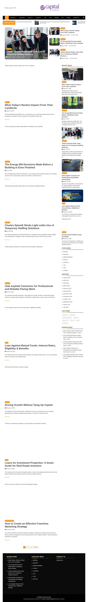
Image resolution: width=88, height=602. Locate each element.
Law (45, 17)
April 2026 (66, 283)
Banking (65, 251)
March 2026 (66, 285)
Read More (7, 119)
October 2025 (67, 299)
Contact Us (76, 17)
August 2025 (66, 304)
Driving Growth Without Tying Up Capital (29, 405)
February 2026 (67, 288)
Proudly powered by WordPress (32, 599)
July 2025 (65, 307)
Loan (50, 17)
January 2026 (67, 291)
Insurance (38, 17)
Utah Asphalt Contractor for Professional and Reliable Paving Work (71, 177)
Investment (22, 17)
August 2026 (66, 277)
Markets (57, 17)
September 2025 (67, 302)
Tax (62, 17)
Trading (68, 17)
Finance (30, 17)
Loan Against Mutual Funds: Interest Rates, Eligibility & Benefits (71, 208)
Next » (36, 547)
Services (9, 48)
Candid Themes (60, 599)
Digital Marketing (9, 520)
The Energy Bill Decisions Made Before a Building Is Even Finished (72, 115)
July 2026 (65, 280)
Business (13, 17)
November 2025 (67, 296)
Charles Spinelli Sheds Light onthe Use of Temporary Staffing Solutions (71, 54)
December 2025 (67, 293)
